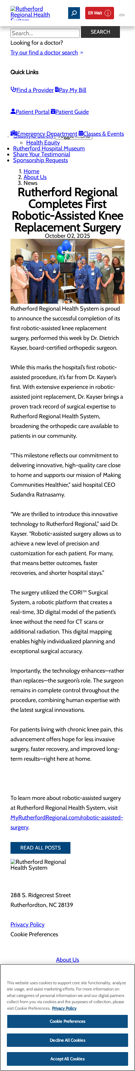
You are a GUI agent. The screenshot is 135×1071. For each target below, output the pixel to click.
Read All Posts (40, 848)
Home (31, 171)
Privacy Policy (27, 924)
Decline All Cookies (67, 1040)
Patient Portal (32, 111)
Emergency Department (47, 133)
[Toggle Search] (74, 13)
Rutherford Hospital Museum (49, 148)
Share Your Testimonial (41, 154)
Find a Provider (35, 90)
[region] (67, 1017)
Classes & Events (103, 133)
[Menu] (122, 15)
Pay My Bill (72, 90)
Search (100, 32)
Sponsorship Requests (40, 160)
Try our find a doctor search (44, 52)
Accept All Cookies (67, 1058)
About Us (35, 177)
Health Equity (43, 142)
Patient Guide (72, 111)
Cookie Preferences (67, 1021)
